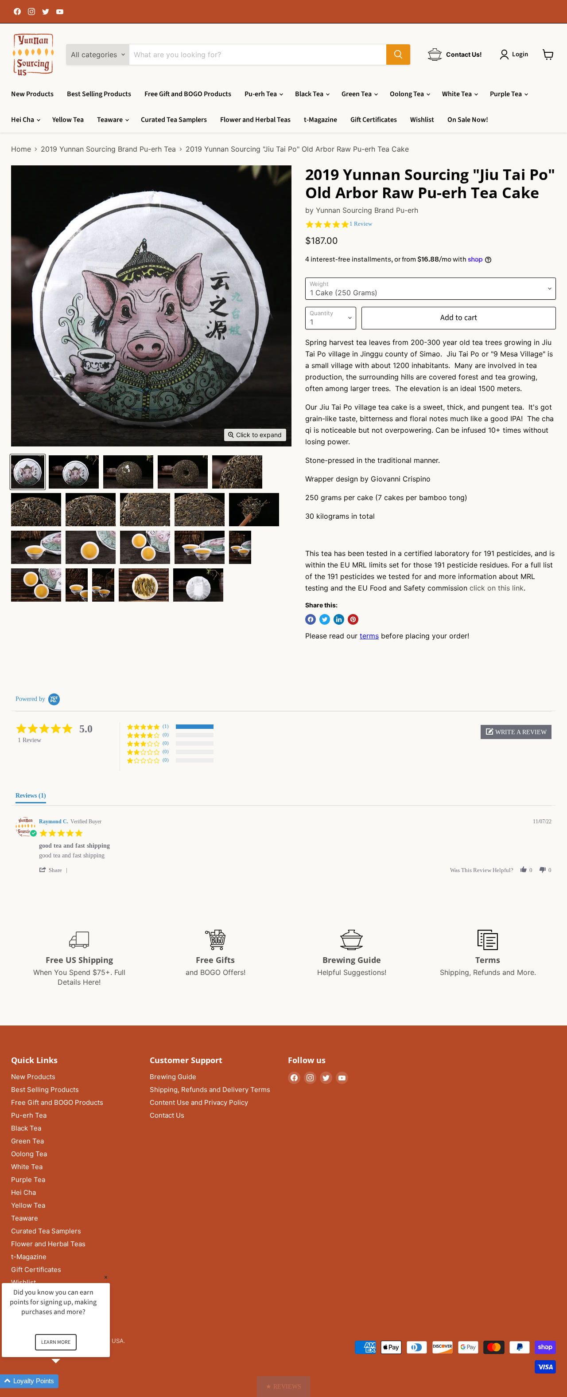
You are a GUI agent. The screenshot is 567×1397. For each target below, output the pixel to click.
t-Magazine (320, 120)
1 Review (361, 223)
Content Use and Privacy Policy (199, 1102)
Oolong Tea (407, 94)
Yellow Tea (68, 120)
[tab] (31, 797)
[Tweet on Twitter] (324, 619)
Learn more (55, 1342)
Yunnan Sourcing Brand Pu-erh (367, 210)
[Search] (398, 54)
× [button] (106, 1277)
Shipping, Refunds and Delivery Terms (210, 1089)
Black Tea (310, 94)
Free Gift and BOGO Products (187, 94)
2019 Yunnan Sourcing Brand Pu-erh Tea (108, 149)
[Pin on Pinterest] (353, 619)
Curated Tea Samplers (174, 120)
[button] (516, 732)
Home (21, 149)
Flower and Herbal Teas (255, 120)
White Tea (457, 94)
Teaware (110, 120)
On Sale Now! (467, 120)
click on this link (497, 587)
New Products (32, 94)
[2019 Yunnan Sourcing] (27, 471)
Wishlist (422, 120)
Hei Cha (23, 120)
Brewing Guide (173, 1076)
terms (369, 635)
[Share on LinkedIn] (339, 619)
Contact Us (167, 1115)
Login (520, 54)
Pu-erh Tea (261, 94)
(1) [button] (166, 726)
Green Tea (357, 94)
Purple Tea (506, 94)
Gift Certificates (373, 120)
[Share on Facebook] (310, 619)
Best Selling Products (99, 94)
